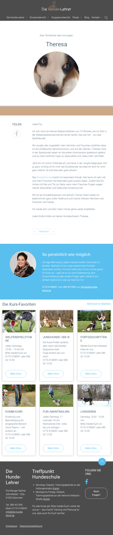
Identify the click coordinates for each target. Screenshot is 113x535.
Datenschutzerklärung (31, 526)
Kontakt (96, 17)
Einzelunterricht (38, 17)
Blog (86, 17)
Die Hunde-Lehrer (56, 6)
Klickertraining (44, 177)
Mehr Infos (15, 373)
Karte (56, 488)
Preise (76, 17)
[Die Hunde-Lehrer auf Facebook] (86, 481)
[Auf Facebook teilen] (16, 133)
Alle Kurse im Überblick (99, 303)
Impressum (11, 526)
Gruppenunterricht (60, 17)
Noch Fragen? (96, 493)
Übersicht (44, 231)
